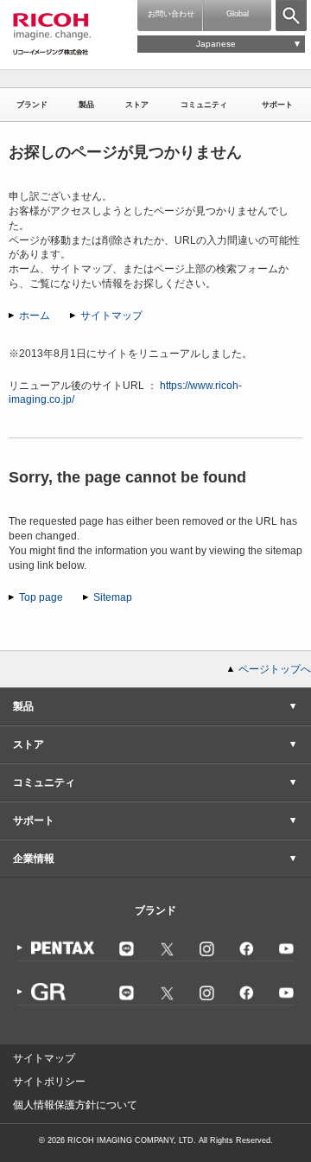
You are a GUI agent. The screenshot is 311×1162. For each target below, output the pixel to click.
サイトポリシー (49, 1082)
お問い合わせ (171, 14)
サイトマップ (111, 316)
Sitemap (112, 597)
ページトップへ (274, 669)
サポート (277, 104)
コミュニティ (204, 104)
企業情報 (33, 858)
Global (237, 14)
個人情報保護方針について (75, 1105)
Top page (41, 597)
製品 (86, 104)
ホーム (34, 316)
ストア (137, 104)
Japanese (216, 43)
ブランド (32, 104)
